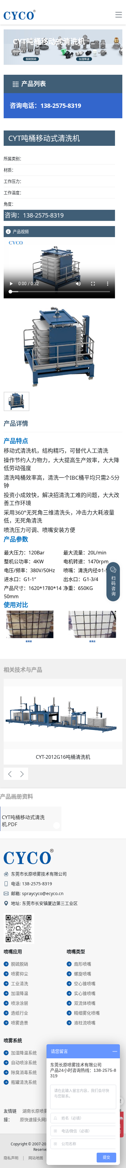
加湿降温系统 (24, 1053)
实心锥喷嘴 (84, 993)
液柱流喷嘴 (84, 1023)
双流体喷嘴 (84, 1003)
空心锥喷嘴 (84, 983)
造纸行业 (19, 1013)
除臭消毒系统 (24, 1072)
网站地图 (35, 1158)
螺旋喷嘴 (82, 974)
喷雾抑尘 (19, 974)
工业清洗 (19, 983)
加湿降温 (19, 993)
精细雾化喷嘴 (87, 1013)
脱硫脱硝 (19, 964)
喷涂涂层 (19, 1003)
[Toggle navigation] (118, 15)
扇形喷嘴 (82, 964)
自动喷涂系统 (24, 1062)
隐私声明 (11, 1158)
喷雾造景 (19, 1023)
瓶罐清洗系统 (24, 1082)
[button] (13, 353)
